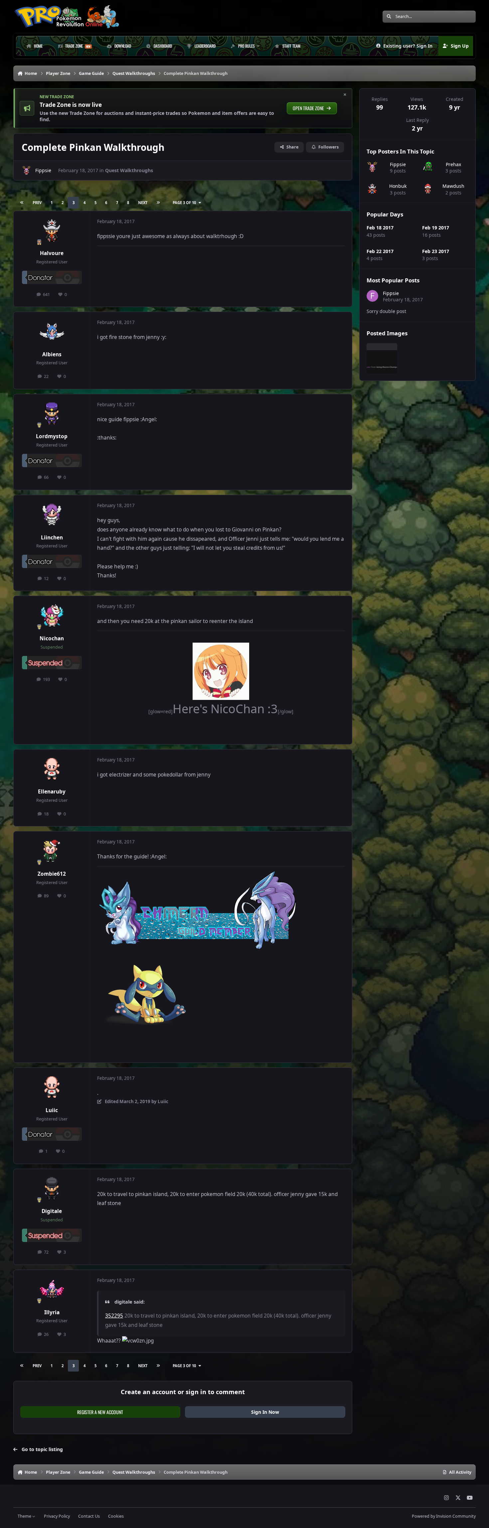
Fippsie (43, 170)
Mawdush (453, 186)
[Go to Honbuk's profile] (372, 189)
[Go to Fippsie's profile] (27, 170)
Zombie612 (52, 873)
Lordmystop (52, 436)
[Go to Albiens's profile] (52, 332)
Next (142, 202)
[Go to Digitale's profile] (52, 1189)
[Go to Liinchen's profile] (52, 515)
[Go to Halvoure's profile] (52, 231)
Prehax (453, 164)
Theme (25, 1516)
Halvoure (52, 253)
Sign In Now (265, 1412)
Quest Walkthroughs (129, 170)
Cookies (116, 1516)
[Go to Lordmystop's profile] (52, 414)
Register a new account (100, 1411)
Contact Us (89, 1516)
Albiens (52, 354)
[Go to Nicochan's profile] (52, 616)
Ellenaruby (52, 791)
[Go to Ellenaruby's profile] (52, 769)
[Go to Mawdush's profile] (428, 189)
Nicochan (52, 638)
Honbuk (398, 186)
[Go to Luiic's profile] (52, 1088)
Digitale (52, 1211)
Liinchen (52, 537)
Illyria (52, 1312)
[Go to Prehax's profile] (428, 167)
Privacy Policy (57, 1516)
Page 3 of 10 (184, 202)
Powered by (444, 1516)
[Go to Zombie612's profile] (52, 851)
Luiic (52, 1110)
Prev (37, 202)
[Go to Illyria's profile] (52, 1290)
